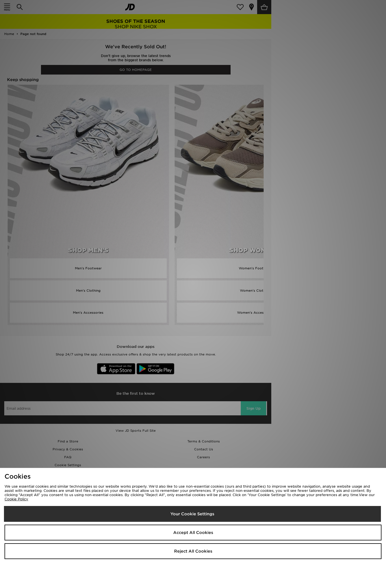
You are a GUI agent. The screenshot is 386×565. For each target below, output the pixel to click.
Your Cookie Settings (192, 514)
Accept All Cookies (193, 532)
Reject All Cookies (193, 551)
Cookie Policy (16, 499)
